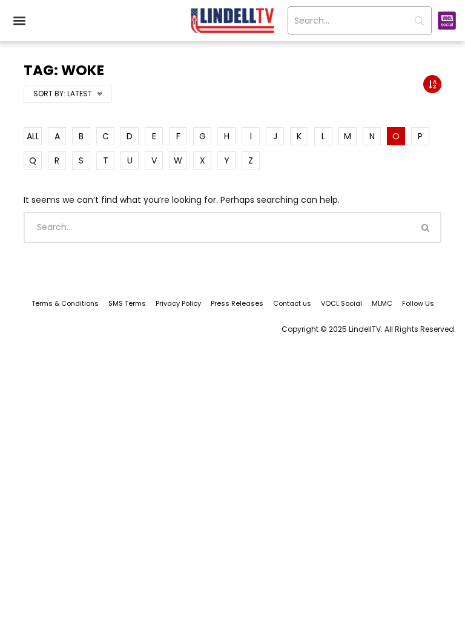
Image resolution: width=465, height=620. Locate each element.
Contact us (292, 303)
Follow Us (418, 303)
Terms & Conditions (65, 303)
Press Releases (237, 303)
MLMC (382, 303)
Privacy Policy (178, 303)
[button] (19, 21)
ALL (33, 136)
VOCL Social (341, 303)
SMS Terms (127, 303)
